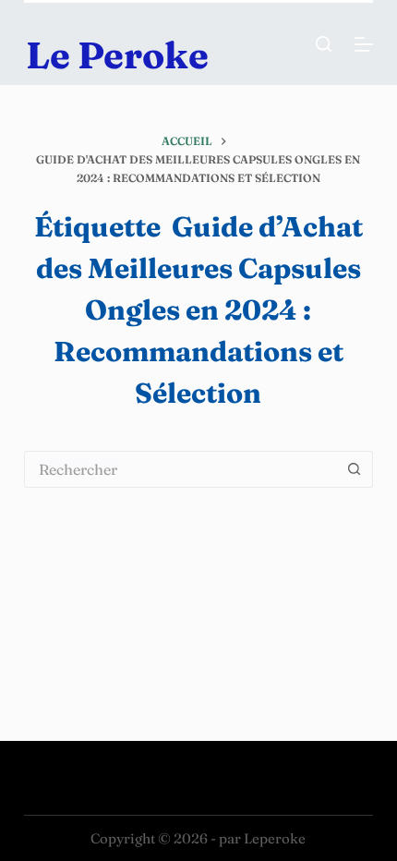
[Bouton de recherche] (354, 469)
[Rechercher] (323, 44)
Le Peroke (117, 55)
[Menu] (364, 44)
